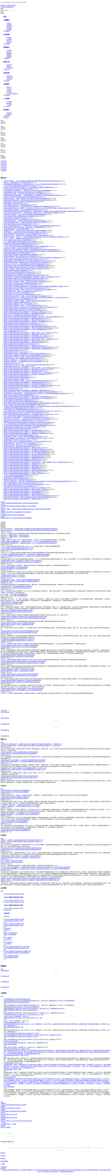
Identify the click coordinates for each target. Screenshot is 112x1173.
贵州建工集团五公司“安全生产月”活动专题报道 (16, 292)
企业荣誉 (6, 34)
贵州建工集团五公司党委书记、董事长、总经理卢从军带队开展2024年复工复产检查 (26, 364)
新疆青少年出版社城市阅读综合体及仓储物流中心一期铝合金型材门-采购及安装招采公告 (28, 396)
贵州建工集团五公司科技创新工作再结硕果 (15, 270)
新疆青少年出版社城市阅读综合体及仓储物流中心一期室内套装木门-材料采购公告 (26, 369)
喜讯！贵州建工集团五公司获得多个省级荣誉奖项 (17, 240)
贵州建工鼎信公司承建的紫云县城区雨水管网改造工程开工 (20, 272)
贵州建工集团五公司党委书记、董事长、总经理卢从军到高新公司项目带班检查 (25, 296)
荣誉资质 (9, 28)
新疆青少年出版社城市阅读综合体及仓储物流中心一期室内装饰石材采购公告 (24, 431)
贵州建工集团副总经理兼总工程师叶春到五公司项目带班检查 (20, 256)
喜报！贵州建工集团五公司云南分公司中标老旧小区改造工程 (20, 483)
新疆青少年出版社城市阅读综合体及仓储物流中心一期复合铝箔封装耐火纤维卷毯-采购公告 (28, 328)
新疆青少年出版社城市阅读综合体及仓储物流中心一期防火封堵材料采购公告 (24, 320)
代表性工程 (10, 68)
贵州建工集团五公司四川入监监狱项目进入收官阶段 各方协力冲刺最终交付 (24, 192)
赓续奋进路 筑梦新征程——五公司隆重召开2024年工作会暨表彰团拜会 (23, 361)
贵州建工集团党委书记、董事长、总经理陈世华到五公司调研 (20, 291)
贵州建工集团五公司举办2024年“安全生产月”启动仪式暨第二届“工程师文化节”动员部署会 (28, 307)
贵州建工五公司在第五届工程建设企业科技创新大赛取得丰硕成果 (21, 197)
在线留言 (9, 114)
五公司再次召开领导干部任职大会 (13, 350)
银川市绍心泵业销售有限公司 (75, 1170)
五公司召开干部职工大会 (10, 363)
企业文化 (9, 88)
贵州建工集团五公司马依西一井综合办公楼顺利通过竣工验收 (20, 401)
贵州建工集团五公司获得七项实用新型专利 (15, 376)
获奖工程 (9, 40)
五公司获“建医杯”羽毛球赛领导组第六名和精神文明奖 (18, 399)
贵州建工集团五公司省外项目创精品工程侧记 (16, 478)
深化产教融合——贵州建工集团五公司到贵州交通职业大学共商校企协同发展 (24, 232)
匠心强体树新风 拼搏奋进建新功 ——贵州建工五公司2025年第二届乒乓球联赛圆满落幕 (27, 190)
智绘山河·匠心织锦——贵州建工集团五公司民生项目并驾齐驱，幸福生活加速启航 (26, 235)
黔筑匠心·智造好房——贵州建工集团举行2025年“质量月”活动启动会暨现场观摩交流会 (27, 198)
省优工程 (9, 64)
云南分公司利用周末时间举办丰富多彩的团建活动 (17, 377)
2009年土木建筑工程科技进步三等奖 (13, 925)
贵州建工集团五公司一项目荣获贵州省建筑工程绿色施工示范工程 (21, 409)
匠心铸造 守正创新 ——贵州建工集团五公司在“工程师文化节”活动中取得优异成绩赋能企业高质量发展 (31, 257)
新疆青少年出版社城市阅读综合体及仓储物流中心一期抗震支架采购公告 (23, 371)
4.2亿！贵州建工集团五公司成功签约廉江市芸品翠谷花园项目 (20, 241)
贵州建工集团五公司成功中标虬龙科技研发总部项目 (18, 428)
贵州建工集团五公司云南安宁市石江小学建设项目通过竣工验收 (21, 283)
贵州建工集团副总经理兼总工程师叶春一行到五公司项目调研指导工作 (23, 233)
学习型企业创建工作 (12, 93)
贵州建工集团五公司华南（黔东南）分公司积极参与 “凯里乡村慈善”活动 (23, 412)
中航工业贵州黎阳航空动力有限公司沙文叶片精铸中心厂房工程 (21, 1036)
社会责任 (9, 92)
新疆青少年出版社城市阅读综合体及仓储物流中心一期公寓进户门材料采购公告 (25, 374)
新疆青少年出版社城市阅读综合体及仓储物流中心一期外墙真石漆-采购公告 (24, 455)
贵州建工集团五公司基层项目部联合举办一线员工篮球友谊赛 (20, 284)
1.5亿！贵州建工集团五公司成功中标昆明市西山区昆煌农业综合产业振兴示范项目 (26, 423)
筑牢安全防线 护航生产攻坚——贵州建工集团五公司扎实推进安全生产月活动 (25, 222)
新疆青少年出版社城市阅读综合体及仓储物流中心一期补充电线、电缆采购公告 (25, 312)
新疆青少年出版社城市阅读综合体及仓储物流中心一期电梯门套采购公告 (23, 340)
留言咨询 (3, 5)
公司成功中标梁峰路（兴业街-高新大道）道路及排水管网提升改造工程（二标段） (26, 438)
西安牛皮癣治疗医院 (47, 1171)
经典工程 (9, 42)
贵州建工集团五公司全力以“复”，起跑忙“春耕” (16, 366)
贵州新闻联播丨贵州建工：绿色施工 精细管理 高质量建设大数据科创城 (23, 436)
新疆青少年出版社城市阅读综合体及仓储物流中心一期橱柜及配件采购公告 (24, 342)
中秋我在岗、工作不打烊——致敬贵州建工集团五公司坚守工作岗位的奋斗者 (24, 264)
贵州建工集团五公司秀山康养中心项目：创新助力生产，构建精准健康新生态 (24, 227)
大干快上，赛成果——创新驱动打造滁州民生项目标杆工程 (20, 238)
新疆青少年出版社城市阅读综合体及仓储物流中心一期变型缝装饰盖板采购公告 (25, 313)
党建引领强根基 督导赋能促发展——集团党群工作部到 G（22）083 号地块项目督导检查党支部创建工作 (32, 184)
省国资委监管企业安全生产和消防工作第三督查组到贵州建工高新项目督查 (24, 275)
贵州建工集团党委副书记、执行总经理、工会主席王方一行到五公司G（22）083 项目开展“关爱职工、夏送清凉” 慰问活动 (36, 208)
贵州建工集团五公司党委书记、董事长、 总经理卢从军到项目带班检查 (23, 305)
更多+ (2, 742)
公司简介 (9, 23)
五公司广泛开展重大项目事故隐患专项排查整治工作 (18, 475)
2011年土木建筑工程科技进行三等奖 (13, 921)
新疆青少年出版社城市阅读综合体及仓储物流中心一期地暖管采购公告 (23, 459)
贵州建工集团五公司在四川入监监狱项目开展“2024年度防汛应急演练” (23, 324)
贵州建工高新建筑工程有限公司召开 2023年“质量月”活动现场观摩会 (22, 427)
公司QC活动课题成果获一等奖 (12, 331)
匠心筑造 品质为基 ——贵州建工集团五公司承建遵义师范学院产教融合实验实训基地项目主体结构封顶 (31, 181)
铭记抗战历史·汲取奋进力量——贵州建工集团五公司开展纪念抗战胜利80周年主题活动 (27, 200)
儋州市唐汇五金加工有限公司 (58, 1170)
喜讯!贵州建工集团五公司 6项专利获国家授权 (16, 229)
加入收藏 (8, 5)
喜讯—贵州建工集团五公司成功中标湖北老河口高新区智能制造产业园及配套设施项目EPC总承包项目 (31, 403)
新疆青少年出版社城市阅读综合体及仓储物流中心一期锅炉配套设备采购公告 (24, 457)
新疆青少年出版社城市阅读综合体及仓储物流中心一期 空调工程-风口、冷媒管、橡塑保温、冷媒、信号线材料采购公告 (36, 462)
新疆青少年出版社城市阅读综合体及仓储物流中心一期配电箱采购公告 (23, 345)
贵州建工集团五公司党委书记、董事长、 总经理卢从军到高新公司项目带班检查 (25, 281)
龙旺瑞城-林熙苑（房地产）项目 (12, 1069)
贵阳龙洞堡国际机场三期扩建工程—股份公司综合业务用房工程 (21, 1010)
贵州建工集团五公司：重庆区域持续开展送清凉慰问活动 (19, 446)
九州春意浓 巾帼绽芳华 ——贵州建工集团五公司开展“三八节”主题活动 (23, 360)
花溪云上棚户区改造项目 (10, 1044)
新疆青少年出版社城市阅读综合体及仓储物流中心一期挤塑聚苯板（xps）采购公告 (26, 336)
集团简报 (9, 56)
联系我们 (6, 109)
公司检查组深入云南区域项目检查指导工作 (15, 476)
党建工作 (9, 87)
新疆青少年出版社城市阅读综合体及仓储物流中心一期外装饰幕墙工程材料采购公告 (26, 451)
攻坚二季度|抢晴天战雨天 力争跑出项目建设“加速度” (18, 224)
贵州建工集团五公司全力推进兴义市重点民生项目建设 (18, 189)
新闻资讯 (6, 47)
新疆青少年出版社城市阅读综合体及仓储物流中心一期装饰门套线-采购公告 (24, 334)
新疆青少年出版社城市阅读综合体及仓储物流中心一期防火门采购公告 (23, 471)
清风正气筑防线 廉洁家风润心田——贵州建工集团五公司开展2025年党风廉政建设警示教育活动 (29, 225)
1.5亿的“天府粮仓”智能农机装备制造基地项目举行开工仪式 (20, 185)
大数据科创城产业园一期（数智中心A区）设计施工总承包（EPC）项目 (23, 1017)
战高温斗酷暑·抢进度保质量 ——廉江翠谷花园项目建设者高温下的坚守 (23, 209)
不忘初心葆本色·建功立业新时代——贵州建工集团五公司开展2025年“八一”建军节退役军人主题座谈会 (31, 213)
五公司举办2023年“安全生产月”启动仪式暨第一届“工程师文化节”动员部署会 (24, 487)
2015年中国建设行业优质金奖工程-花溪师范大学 (17, 952)
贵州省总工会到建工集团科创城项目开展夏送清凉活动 (18, 435)
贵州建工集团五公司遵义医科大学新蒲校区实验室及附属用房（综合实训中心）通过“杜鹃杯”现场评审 (31, 316)
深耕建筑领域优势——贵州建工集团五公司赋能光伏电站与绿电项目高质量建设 (25, 230)
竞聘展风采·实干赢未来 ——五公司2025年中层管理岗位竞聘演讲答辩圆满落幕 (25, 214)
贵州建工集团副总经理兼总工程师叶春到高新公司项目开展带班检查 (22, 308)
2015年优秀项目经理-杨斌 (10, 957)
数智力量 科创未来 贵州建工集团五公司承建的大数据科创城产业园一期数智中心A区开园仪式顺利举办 (31, 251)
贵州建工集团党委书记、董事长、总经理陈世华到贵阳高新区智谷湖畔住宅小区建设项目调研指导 (30, 391)
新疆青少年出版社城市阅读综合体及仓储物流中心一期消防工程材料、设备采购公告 (26, 489)
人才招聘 (9, 105)
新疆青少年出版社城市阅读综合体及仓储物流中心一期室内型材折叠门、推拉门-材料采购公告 (29, 368)
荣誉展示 (9, 37)
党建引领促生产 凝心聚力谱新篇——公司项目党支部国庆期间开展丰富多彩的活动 (26, 417)
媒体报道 (9, 53)
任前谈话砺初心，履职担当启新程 (13, 203)
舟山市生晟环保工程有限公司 (42, 1170)
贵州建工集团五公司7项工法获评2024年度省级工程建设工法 (20, 294)
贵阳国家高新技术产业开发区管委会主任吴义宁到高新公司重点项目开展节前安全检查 (27, 260)
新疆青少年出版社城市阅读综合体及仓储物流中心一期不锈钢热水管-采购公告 (25, 387)
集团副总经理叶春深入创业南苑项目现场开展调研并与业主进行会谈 (22, 460)
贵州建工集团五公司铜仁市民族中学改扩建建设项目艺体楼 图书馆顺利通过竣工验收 (26, 265)
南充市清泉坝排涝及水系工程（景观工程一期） (16, 1055)
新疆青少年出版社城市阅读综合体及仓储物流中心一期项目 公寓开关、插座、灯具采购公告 (28, 339)
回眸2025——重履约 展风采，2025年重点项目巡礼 (17, 182)
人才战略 (9, 101)
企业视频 (9, 29)
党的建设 (6, 84)
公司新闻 (9, 50)
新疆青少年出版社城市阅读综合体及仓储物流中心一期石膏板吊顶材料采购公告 (25, 384)
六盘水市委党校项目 (9, 1086)
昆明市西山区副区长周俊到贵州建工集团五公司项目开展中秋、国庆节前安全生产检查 (27, 422)
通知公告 (9, 52)
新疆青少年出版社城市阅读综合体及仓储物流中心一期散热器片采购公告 (23, 447)
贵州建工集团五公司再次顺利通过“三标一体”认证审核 (18, 486)
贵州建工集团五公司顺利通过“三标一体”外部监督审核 (18, 304)
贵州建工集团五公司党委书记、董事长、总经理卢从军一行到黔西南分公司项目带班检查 (28, 289)
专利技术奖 (7, 930)
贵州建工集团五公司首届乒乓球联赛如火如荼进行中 (18, 302)
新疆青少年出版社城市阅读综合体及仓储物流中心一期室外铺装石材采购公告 (24, 318)
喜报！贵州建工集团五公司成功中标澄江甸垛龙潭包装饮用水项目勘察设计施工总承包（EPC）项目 (30, 411)
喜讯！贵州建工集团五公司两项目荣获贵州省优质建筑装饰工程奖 (21, 216)
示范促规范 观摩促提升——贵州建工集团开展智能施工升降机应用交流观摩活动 (25, 221)
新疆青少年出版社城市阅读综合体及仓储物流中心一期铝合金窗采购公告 (23, 491)
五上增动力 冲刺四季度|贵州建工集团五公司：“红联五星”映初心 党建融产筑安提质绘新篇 (28, 187)
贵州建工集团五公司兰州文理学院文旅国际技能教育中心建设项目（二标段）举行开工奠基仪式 (29, 276)
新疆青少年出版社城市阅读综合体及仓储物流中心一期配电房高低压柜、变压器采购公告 (28, 398)
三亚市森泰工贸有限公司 (26, 1170)
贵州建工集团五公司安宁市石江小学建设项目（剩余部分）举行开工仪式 (23, 420)
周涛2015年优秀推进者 (10, 934)
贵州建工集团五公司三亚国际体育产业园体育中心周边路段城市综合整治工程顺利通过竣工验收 (29, 249)
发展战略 (9, 24)
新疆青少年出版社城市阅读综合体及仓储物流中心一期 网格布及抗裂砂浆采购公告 (26, 470)
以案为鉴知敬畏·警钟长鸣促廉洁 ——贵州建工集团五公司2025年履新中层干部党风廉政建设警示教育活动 (32, 195)
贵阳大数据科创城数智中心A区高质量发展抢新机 (17, 252)
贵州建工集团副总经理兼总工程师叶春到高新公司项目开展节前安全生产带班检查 (26, 262)
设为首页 (13, 5)
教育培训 (9, 103)
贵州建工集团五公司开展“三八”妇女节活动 (15, 352)
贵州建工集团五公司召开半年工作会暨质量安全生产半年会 (20, 219)
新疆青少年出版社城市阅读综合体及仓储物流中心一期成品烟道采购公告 (23, 492)
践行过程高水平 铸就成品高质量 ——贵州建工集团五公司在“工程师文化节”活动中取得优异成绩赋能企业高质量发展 (35, 393)
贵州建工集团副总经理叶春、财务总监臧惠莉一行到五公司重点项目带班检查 (24, 353)
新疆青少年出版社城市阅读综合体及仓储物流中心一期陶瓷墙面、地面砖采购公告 (26, 390)
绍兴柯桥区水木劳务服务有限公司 (10, 1170)
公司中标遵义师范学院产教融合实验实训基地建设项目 (18, 244)
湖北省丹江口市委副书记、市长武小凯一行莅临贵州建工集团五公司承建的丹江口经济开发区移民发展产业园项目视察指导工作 (38, 481)
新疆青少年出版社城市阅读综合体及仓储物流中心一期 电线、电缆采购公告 (24, 473)
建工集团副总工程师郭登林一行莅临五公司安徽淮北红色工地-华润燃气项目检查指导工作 (28, 497)
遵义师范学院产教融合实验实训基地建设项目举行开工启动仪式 (21, 243)
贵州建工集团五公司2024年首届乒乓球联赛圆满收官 (18, 299)
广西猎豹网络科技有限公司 (66, 1171)
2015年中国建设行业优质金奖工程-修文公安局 (16, 948)
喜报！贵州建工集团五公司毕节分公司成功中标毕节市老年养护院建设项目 (24, 484)
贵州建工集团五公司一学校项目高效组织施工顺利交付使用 (20, 443)
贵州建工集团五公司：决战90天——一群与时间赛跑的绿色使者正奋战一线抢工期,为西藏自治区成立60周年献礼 (34, 236)
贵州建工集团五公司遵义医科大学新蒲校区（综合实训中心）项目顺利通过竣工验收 (26, 267)
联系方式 (9, 113)
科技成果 (9, 76)
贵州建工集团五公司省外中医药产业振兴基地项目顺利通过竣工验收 (22, 404)
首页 (5, 16)
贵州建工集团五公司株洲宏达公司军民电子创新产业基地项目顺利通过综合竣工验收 (26, 355)
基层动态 (9, 55)
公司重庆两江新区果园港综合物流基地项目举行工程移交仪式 (20, 407)
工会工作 (9, 90)
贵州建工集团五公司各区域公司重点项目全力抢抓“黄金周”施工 (21, 323)
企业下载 (9, 79)
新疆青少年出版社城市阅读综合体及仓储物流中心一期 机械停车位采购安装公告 (25, 449)
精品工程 (6, 61)
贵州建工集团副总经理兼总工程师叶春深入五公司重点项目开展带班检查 (23, 310)
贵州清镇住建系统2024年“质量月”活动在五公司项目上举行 (20, 273)
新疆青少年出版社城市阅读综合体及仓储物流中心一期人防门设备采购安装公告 (25, 329)
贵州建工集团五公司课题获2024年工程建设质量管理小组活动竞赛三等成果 (24, 278)
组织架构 (9, 26)
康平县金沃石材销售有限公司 (91, 1170)
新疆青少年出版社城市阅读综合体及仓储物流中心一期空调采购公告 (22, 463)
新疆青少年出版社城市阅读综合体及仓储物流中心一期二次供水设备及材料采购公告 (26, 452)
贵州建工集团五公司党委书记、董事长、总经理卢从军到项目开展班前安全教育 (25, 300)
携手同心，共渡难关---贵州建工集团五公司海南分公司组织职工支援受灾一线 (24, 268)
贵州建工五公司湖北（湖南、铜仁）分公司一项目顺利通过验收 (21, 444)
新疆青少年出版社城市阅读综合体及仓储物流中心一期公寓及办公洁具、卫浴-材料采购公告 (28, 372)
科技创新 (6, 73)
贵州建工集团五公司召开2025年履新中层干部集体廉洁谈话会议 (21, 201)
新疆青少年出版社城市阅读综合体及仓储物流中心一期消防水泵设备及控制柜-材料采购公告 (28, 347)
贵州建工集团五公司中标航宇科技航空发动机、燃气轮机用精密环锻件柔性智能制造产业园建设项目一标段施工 (34, 286)
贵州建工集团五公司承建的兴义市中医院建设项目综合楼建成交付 (21, 254)
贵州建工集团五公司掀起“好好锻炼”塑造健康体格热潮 (18, 395)
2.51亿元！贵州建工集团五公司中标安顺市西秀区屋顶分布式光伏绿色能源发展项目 (26, 246)
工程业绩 (9, 39)
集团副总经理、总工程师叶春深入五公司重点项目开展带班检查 (21, 315)
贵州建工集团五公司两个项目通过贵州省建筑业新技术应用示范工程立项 (23, 280)
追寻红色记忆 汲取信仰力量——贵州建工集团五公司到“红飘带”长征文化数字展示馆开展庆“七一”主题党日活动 (34, 297)
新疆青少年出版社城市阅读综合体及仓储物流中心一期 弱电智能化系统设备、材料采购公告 (28, 414)
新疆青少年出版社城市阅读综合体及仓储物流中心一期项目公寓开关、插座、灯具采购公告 (28, 332)
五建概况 (6, 20)
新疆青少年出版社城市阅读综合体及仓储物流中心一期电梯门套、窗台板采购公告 (26, 321)
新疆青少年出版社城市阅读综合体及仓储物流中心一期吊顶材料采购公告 (23, 430)
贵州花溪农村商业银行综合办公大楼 (13, 1027)
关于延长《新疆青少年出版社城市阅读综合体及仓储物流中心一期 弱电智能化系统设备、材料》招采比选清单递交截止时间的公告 (39, 406)
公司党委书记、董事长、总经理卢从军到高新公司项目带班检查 (21, 248)
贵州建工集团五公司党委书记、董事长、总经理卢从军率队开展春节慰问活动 (24, 356)
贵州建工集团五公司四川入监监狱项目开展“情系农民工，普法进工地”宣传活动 (25, 441)
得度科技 (56, 1171)
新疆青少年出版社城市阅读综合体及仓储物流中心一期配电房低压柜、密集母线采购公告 (28, 348)
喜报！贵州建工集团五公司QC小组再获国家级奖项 (17, 205)
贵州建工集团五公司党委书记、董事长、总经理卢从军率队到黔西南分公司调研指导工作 (28, 380)
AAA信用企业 (7, 939)
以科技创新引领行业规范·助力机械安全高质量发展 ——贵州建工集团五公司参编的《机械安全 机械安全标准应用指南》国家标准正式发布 (41, 211)
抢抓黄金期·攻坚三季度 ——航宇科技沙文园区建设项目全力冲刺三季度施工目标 (25, 193)
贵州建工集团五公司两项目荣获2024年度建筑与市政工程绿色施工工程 (23, 259)
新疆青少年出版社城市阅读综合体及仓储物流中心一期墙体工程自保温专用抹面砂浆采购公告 (29, 495)
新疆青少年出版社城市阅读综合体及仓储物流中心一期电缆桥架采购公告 (23, 499)
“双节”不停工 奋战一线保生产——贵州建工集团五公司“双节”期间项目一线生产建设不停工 (28, 419)
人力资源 (6, 98)
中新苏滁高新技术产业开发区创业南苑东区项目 (16, 1002)
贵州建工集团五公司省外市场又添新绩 (14, 379)
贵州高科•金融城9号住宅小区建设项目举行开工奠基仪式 (19, 344)
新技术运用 (10, 77)
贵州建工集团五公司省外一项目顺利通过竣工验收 (17, 479)
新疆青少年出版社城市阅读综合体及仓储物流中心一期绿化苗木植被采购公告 (24, 337)
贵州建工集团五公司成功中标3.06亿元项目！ (16, 217)
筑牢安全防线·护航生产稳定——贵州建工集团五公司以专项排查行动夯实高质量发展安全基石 (29, 206)
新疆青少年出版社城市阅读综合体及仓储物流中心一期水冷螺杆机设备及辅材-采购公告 (27, 326)
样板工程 (9, 66)
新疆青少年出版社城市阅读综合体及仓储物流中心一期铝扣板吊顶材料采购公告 (25, 382)
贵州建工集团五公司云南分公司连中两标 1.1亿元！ (17, 439)
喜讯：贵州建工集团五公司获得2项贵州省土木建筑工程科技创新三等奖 (23, 415)
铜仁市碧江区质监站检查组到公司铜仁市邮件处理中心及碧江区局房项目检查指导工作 (27, 425)
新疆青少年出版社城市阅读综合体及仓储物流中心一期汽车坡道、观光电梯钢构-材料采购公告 (29, 385)
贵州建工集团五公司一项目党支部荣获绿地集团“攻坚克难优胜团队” (22, 358)
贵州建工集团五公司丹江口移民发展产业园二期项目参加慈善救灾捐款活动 (24, 288)
